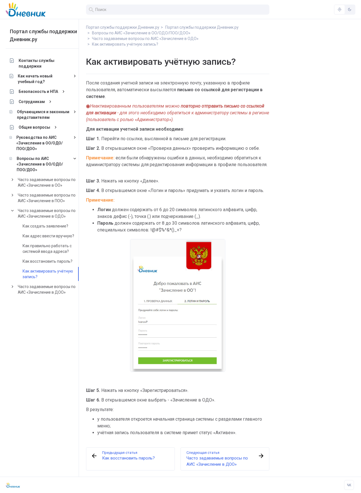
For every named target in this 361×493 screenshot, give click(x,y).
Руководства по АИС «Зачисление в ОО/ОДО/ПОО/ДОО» (39, 143)
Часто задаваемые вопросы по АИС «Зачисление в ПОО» (47, 198)
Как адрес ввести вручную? (48, 236)
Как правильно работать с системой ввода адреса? (47, 249)
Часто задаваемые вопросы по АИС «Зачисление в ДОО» (47, 289)
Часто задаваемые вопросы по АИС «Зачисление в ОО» (47, 182)
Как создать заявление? (45, 226)
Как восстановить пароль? (47, 261)
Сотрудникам (32, 101)
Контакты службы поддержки (36, 63)
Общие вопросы (34, 127)
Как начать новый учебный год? (35, 79)
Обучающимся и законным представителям (43, 115)
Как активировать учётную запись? (48, 274)
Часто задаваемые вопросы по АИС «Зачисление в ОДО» (47, 213)
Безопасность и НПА (38, 91)
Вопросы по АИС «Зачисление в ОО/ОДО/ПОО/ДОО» (40, 164)
